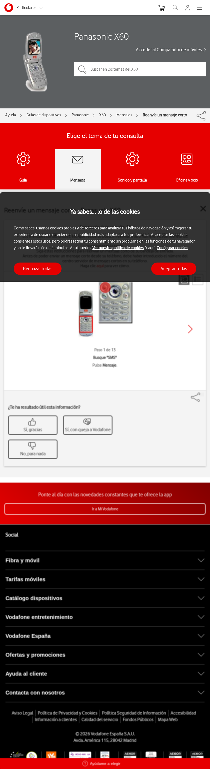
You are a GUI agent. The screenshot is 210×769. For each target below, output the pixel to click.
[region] (105, 480)
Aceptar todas (174, 268)
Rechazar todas (37, 268)
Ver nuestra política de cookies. (118, 247)
